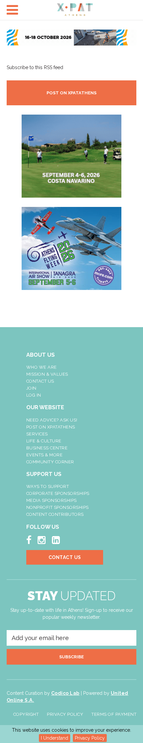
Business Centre (47, 447)
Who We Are (41, 367)
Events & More (44, 454)
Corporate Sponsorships (57, 493)
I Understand (54, 738)
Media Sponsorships (51, 500)
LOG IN (33, 395)
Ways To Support (47, 486)
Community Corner (50, 461)
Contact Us (40, 381)
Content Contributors (55, 514)
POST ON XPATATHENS (71, 92)
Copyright (26, 714)
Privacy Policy (90, 738)
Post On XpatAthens (50, 426)
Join (31, 388)
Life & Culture (44, 440)
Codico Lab (65, 693)
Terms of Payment (113, 714)
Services (37, 433)
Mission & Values (47, 374)
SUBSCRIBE (71, 656)
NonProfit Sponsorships (57, 507)
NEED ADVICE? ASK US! (51, 420)
